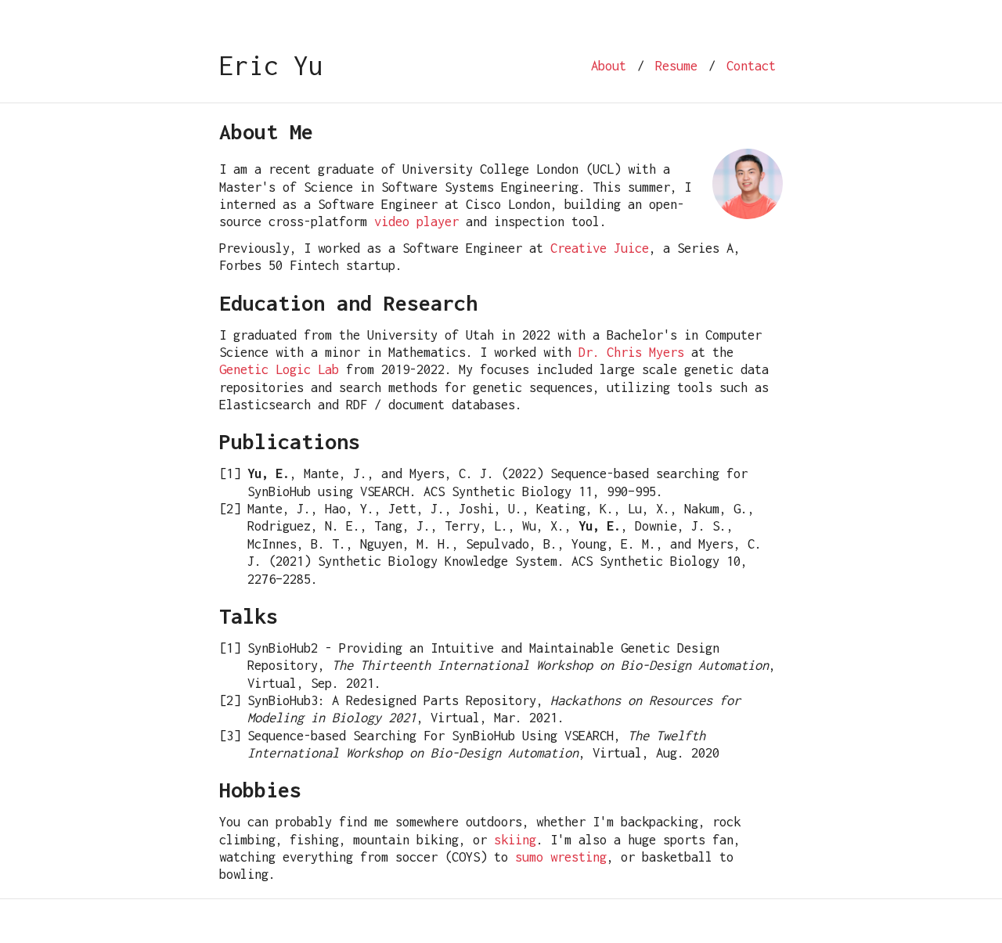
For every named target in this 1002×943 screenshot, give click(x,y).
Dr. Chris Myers (631, 352)
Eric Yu (271, 65)
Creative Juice (599, 248)
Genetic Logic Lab (279, 369)
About (608, 66)
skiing (515, 840)
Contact (751, 66)
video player (416, 221)
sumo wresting (561, 857)
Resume (676, 66)
